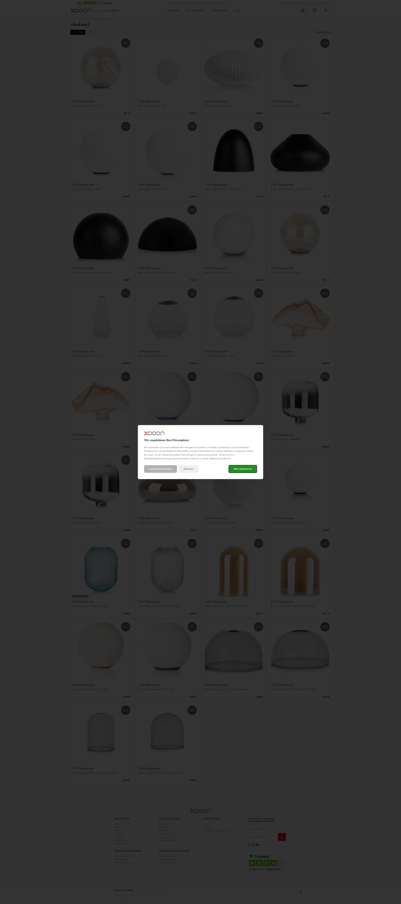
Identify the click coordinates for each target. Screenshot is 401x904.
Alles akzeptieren (243, 468)
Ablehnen (188, 468)
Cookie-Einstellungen (160, 468)
